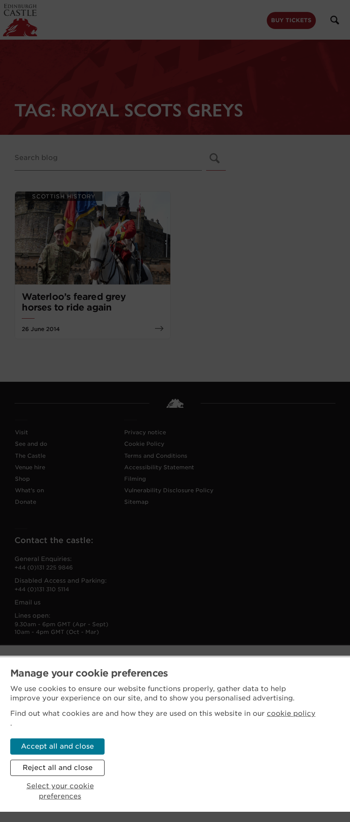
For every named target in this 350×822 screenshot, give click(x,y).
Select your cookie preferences (60, 791)
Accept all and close (57, 746)
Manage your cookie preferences (89, 673)
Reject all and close (58, 768)
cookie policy (291, 713)
